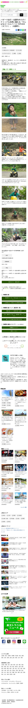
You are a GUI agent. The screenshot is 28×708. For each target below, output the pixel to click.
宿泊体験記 (20, 530)
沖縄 (5, 47)
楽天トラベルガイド (12, 9)
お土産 (16, 530)
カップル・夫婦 (12, 530)
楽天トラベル (2, 6)
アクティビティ (7, 53)
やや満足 (17, 347)
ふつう (14, 347)
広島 (9, 405)
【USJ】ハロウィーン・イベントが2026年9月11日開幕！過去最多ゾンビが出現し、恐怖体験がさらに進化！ (17, 582)
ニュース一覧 (23, 507)
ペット (17, 528)
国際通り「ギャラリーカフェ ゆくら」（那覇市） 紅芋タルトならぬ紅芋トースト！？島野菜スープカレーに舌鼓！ (21, 400)
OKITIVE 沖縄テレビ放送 (16, 355)
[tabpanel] (14, 604)
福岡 (4, 402)
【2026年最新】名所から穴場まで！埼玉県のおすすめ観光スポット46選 (17, 543)
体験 (15, 53)
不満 (8, 347)
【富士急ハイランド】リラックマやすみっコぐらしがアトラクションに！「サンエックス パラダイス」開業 (18, 572)
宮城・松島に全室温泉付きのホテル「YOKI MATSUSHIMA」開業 (7, 487)
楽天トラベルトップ (4, 9)
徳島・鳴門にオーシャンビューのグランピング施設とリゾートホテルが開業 (7, 501)
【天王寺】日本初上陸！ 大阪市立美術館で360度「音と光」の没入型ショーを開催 (17, 554)
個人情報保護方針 (11, 700)
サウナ (23, 530)
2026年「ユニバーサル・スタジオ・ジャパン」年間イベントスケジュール (17, 587)
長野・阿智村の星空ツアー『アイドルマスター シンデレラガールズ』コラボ (21, 473)
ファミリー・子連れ (5, 530)
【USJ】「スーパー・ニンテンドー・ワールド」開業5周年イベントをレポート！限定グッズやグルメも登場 (18, 577)
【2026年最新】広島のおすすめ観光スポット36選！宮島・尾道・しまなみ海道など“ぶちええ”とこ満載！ (17, 566)
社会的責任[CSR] (19, 700)
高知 (9, 402)
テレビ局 (19, 50)
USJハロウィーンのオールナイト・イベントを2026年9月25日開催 (7, 459)
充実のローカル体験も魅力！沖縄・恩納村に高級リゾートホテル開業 (20, 501)
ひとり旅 (3, 531)
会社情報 (4, 700)
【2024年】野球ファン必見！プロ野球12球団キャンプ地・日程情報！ (7, 399)
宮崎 (4, 405)
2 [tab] (14, 613)
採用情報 (4, 701)
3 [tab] (16, 613)
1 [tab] (12, 613)
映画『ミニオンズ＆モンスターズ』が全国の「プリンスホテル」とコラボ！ (20, 459)
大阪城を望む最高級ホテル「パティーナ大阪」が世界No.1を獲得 (7, 473)
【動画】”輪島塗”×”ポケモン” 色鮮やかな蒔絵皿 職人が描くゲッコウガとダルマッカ (17, 549)
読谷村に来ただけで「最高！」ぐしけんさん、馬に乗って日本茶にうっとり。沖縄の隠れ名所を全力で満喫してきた (20, 420)
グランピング (3, 528)
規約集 (8, 701)
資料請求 (13, 701)
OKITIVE (6, 288)
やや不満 (11, 347)
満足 (20, 347)
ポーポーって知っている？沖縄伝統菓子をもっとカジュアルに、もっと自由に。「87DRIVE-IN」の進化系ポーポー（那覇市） (7, 439)
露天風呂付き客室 (9, 528)
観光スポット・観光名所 (9, 50)
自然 (20, 53)
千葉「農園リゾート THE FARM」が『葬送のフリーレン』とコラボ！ (20, 487)
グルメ (14, 528)
